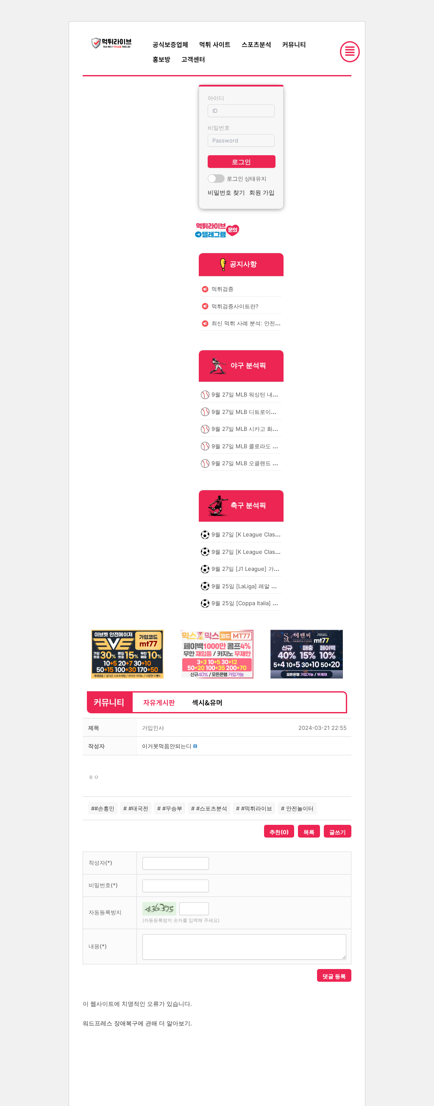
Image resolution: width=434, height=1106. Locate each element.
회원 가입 (262, 192)
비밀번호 (219, 127)
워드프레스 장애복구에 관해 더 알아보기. (137, 1023)
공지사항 (243, 264)
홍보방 (161, 59)
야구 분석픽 (248, 365)
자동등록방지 (105, 912)
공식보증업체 (170, 44)
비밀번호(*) (103, 885)
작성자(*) (100, 862)
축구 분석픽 (248, 505)
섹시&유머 (207, 702)
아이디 (216, 98)
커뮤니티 (294, 44)
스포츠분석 (256, 44)
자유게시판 (159, 702)
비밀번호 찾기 (226, 192)
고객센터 (193, 59)
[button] (167, 746)
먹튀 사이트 (215, 44)
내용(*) (98, 946)
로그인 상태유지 (247, 178)
